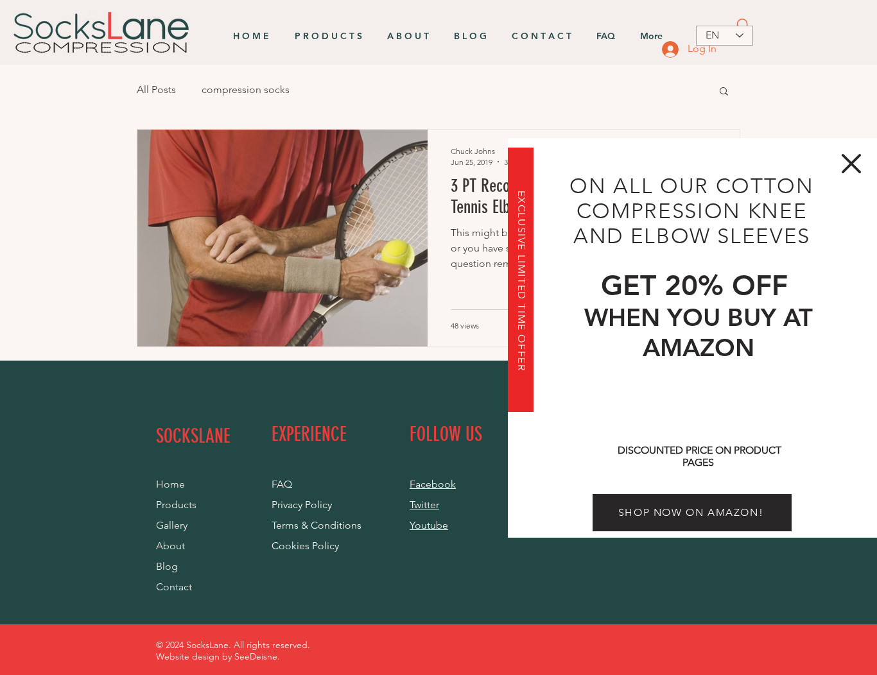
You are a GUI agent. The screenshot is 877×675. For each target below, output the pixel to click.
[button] (851, 163)
